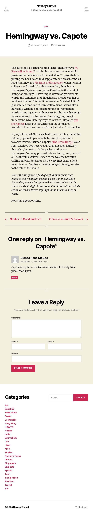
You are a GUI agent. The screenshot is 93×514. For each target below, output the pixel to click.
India (7, 434)
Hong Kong (10, 423)
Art (6, 405)
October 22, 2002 (39, 45)
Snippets (9, 467)
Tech (7, 474)
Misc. (46, 26)
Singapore (10, 463)
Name (14, 342)
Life (7, 441)
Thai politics (11, 477)
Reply (14, 278)
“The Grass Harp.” (62, 142)
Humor (8, 430)
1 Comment (60, 45)
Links (7, 445)
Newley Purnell (46, 6)
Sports (8, 470)
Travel (8, 485)
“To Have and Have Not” (49, 82)
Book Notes (11, 412)
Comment (16, 318)
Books (8, 416)
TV (6, 488)
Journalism (11, 438)
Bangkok (9, 409)
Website (14, 353)
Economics (10, 420)
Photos (8, 459)
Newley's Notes (13, 456)
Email (51, 342)
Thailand (9, 481)
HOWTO (9, 427)
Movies (8, 452)
